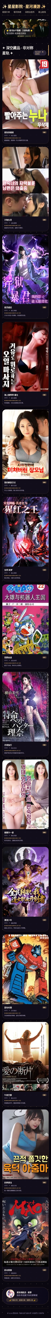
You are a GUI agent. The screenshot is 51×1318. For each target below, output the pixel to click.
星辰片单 (6, 12)
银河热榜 (17, 12)
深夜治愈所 (30, 12)
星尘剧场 (42, 12)
